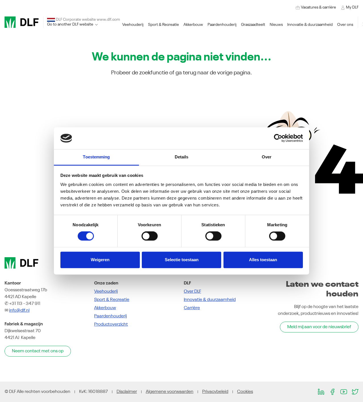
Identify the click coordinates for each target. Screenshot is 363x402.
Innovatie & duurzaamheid (210, 300)
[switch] (150, 236)
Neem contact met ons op (38, 351)
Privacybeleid (215, 392)
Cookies (245, 392)
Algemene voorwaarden (169, 392)
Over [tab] (266, 156)
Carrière (192, 308)
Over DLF (192, 291)
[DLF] (22, 22)
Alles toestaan (263, 259)
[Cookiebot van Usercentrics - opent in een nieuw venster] (278, 138)
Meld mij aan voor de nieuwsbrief (319, 327)
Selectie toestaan (182, 259)
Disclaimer (127, 392)
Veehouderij (106, 291)
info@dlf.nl (19, 310)
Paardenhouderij (110, 316)
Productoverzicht (111, 324)
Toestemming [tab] (96, 156)
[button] (133, 25)
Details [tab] (182, 156)
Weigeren (100, 259)
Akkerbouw (105, 308)
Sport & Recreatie (111, 300)
